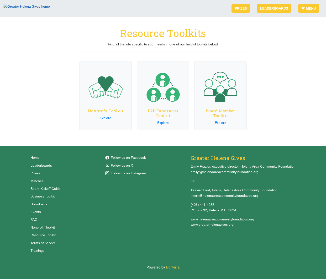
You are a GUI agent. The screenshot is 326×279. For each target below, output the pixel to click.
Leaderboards (274, 8)
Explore (105, 118)
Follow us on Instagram (128, 173)
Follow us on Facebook (128, 157)
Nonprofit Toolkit (43, 227)
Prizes (241, 8)
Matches (37, 181)
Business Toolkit (43, 196)
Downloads (39, 204)
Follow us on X (122, 165)
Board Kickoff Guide (46, 189)
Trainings (37, 250)
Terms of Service (43, 243)
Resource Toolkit (43, 235)
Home (35, 157)
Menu (311, 8)
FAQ (34, 219)
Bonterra (172, 267)
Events (36, 212)
